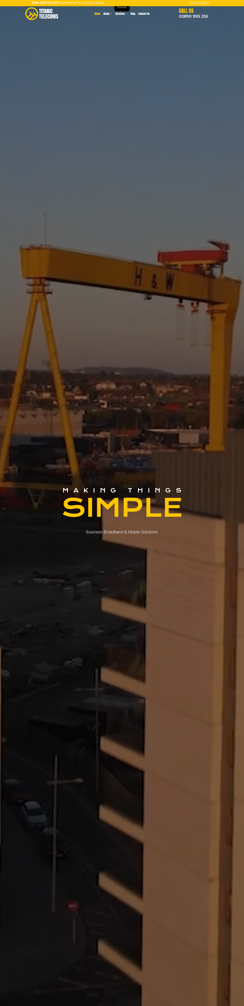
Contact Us (144, 14)
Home (97, 14)
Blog (133, 14)
